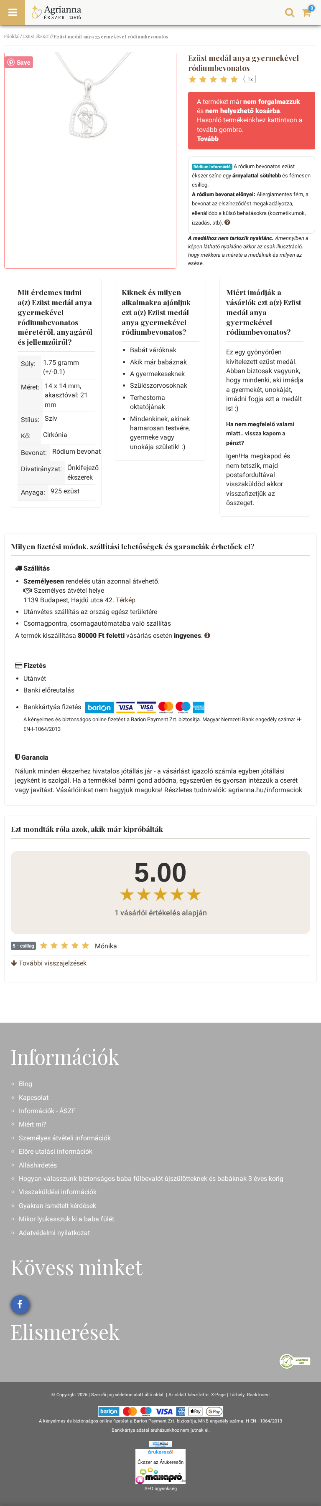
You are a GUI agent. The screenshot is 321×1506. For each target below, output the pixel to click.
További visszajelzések (52, 963)
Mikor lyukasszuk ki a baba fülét (66, 1219)
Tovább (208, 139)
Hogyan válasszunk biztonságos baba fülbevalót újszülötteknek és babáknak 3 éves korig (151, 1179)
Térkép (125, 600)
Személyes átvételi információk (65, 1138)
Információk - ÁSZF (47, 1111)
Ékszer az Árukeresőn (160, 1462)
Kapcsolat (33, 1098)
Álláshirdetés (38, 1165)
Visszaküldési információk (58, 1192)
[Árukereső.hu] (160, 1453)
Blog (25, 1084)
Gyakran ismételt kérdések (57, 1206)
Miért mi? (32, 1124)
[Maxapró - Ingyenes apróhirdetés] (160, 1476)
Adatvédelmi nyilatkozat (54, 1233)
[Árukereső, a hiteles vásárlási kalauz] (295, 1360)
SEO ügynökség (161, 1488)
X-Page (218, 1394)
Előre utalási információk (55, 1151)
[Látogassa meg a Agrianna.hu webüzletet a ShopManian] (160, 1443)
